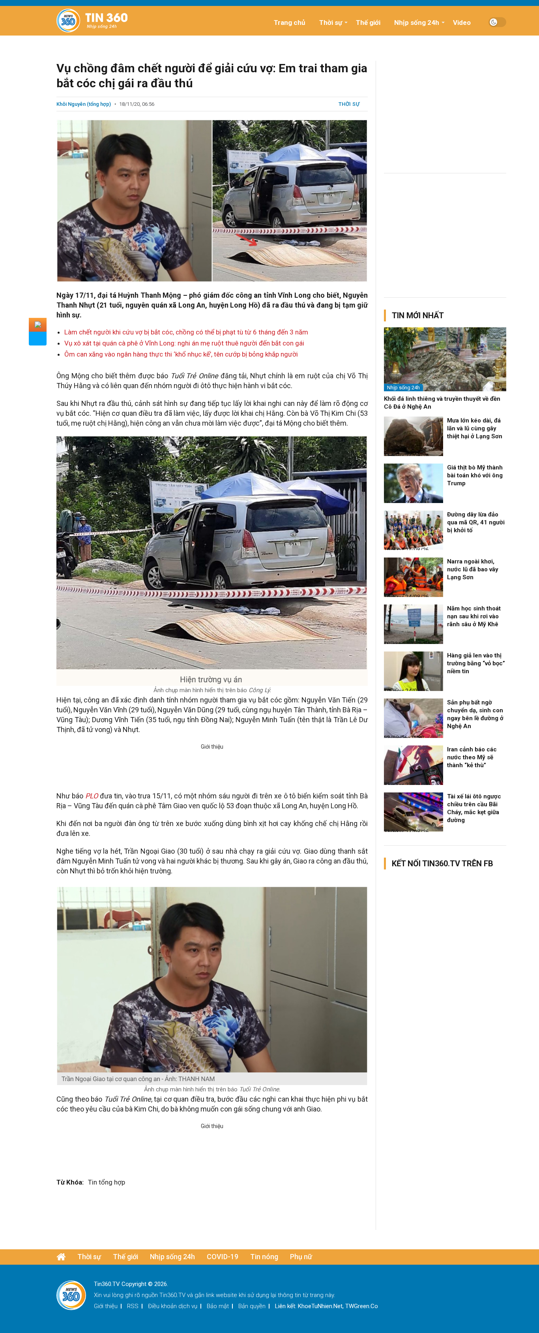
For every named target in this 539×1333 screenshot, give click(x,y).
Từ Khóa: (70, 1182)
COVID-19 (222, 1256)
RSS (132, 1306)
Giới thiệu (106, 1306)
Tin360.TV (172, 1295)
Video (462, 22)
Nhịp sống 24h (416, 22)
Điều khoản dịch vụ (172, 1306)
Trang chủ (289, 22)
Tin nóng (264, 1256)
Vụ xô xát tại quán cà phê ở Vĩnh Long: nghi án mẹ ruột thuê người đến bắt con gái (184, 343)
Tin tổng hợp (106, 1182)
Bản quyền (252, 1306)
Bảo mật (218, 1306)
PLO (91, 796)
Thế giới (368, 22)
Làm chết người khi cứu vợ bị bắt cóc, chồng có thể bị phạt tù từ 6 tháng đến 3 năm (186, 332)
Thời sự (330, 22)
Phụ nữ (301, 1256)
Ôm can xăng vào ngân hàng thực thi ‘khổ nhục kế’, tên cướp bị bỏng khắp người (181, 354)
